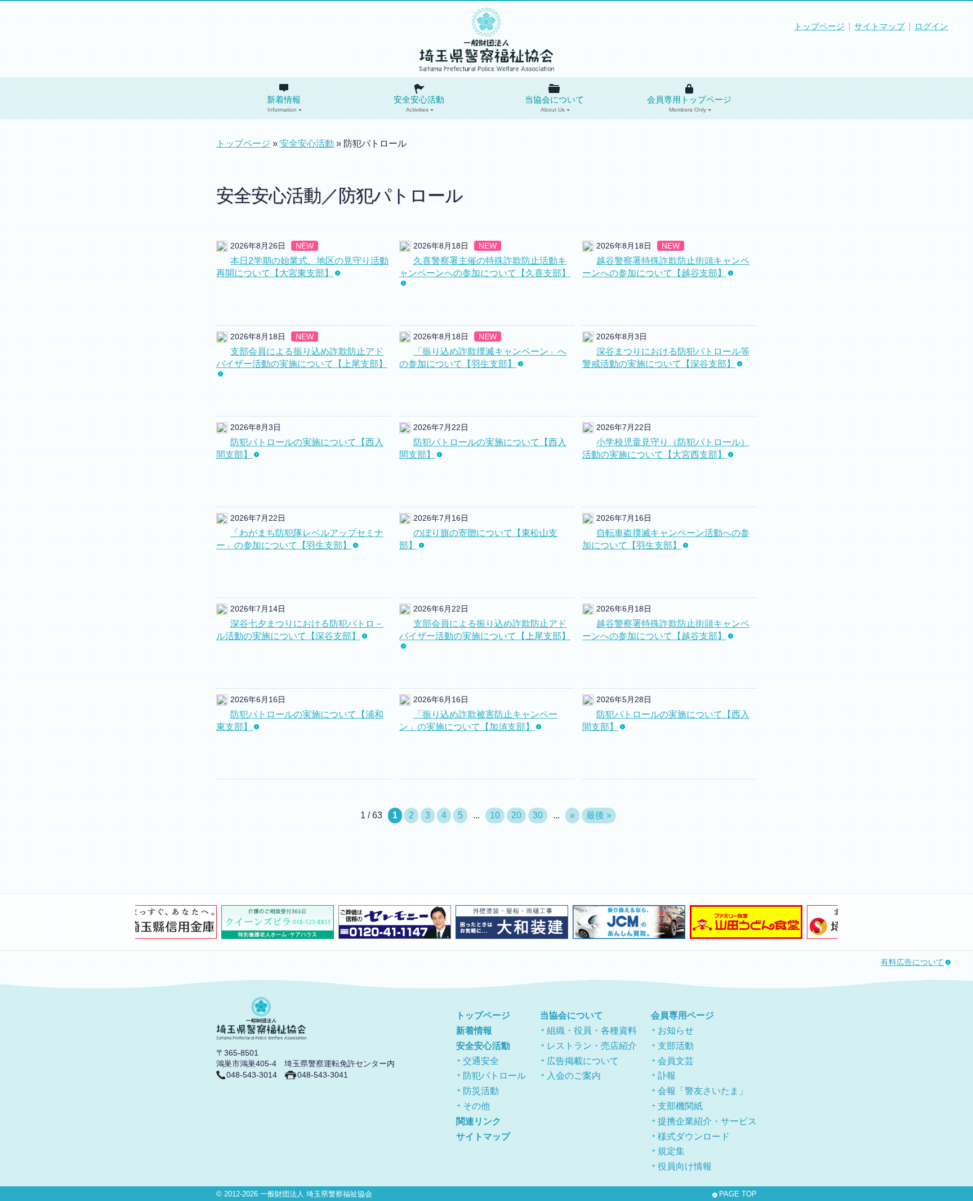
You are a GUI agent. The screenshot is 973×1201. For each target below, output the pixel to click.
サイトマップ (879, 26)
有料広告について (912, 962)
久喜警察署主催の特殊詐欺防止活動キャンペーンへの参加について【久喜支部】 (484, 267)
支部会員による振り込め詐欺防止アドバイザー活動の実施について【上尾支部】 (301, 358)
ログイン (931, 26)
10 (495, 815)
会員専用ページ (682, 1015)
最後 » (599, 815)
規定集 (671, 1151)
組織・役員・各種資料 (592, 1030)
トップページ (819, 26)
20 (516, 815)
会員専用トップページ (689, 104)
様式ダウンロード (694, 1136)
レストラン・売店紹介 (592, 1046)
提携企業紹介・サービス (707, 1121)
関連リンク (478, 1121)
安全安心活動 (419, 104)
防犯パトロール (494, 1075)
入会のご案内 (574, 1075)
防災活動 (481, 1091)
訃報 (667, 1075)
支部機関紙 (680, 1106)
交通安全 (481, 1061)
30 (538, 815)
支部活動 (676, 1046)
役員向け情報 (685, 1166)
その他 (476, 1106)
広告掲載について (583, 1061)
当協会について (554, 104)
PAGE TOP (738, 1194)
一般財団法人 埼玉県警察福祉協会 (316, 1194)
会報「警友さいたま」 (703, 1091)
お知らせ (676, 1030)
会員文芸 (676, 1061)
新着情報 (284, 104)
